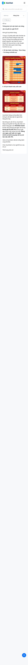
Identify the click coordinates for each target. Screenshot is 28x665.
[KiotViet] (7, 3)
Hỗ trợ (4, 23)
